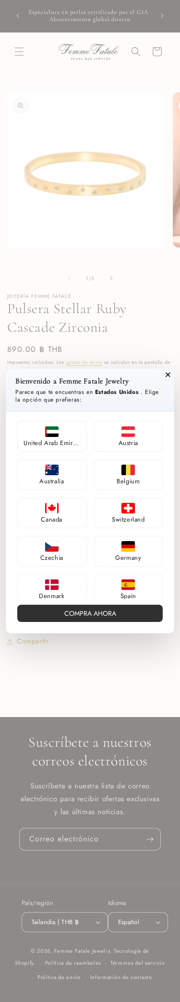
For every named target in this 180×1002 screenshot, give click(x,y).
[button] (51, 436)
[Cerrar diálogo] (168, 374)
